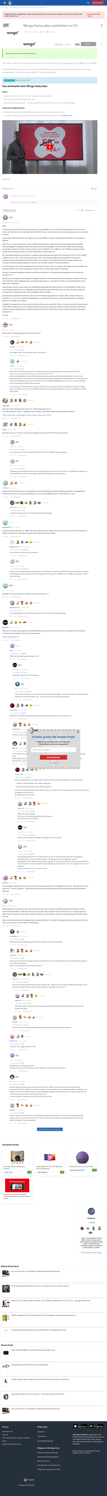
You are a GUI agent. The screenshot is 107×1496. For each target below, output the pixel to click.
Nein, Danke (53, 762)
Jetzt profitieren (53, 757)
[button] (53, 737)
